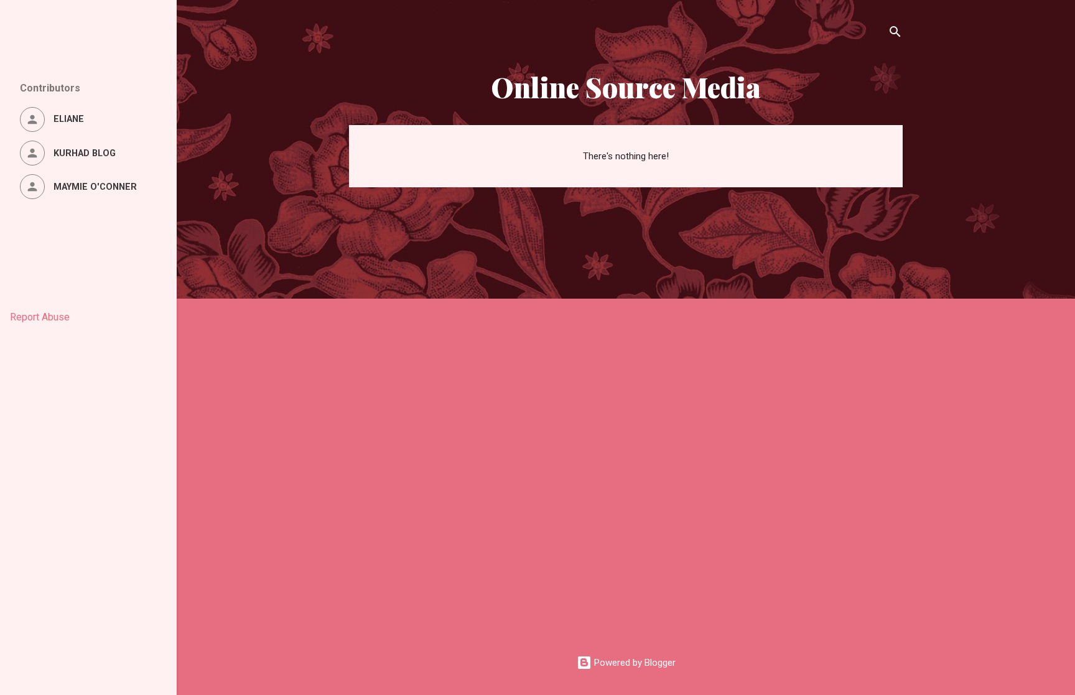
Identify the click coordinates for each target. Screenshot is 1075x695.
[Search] (895, 34)
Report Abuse (40, 317)
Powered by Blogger (634, 662)
